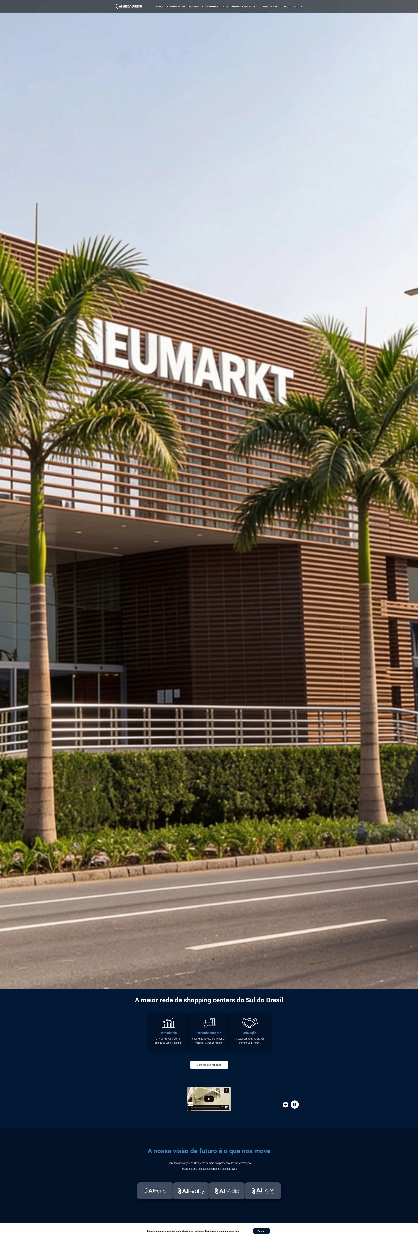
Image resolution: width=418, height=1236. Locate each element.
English (297, 6)
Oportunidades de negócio (245, 6)
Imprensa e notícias (217, 6)
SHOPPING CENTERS (175, 6)
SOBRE (159, 6)
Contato (284, 6)
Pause (295, 1104)
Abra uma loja (195, 6)
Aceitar (261, 1231)
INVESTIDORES (270, 6)
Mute (286, 1104)
